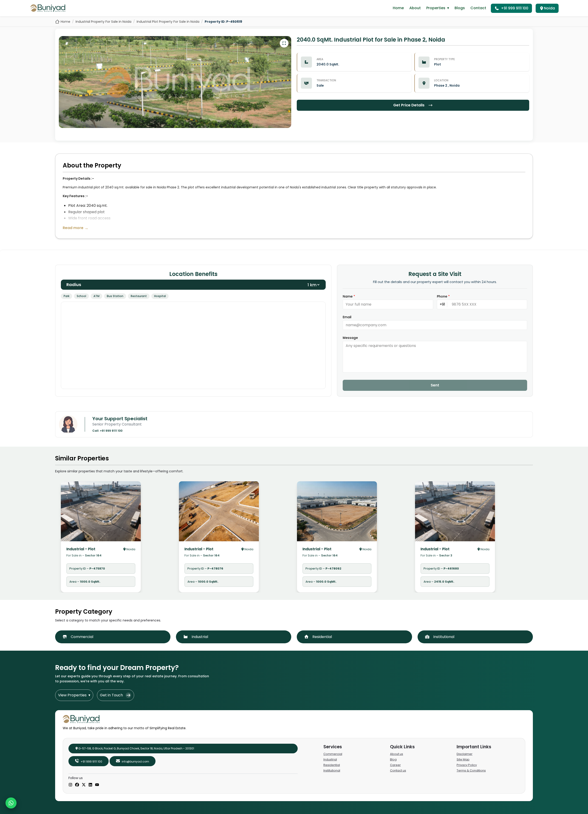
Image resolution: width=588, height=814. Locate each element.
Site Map (463, 759)
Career (395, 765)
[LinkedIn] (90, 785)
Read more (75, 228)
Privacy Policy (467, 765)
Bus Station (115, 296)
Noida (549, 8)
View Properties (74, 695)
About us (396, 754)
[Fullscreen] (284, 43)
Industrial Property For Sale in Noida (103, 21)
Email (347, 317)
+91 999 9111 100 (514, 8)
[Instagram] (70, 785)
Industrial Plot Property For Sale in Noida (168, 21)
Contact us (398, 770)
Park (66, 296)
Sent (435, 385)
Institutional (331, 770)
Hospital (160, 296)
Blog (393, 759)
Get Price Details (408, 105)
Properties (437, 8)
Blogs (460, 8)
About (415, 8)
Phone (443, 296)
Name (349, 296)
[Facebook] (77, 785)
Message (350, 337)
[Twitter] (84, 785)
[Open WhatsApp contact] (11, 802)
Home (398, 8)
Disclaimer (464, 754)
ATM (96, 296)
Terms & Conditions (471, 770)
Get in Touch (111, 695)
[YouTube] (97, 785)
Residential (331, 765)
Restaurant (139, 296)
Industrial (330, 759)
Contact (478, 8)
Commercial (332, 754)
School (81, 296)
